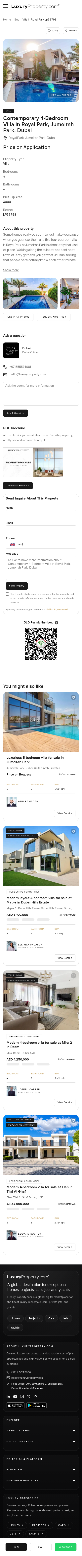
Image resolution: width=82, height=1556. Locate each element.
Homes (15, 1318)
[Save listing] (73, 697)
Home (7, 19)
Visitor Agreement (57, 609)
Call (41, 1547)
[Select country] (13, 544)
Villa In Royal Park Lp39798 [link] (39, 19)
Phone (10, 538)
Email (9, 523)
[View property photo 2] (30, 293)
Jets (66, 1318)
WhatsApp (65, 1547)
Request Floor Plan (53, 316)
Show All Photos (18, 316)
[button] (41, 70)
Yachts (15, 1327)
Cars (51, 1318)
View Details (65, 813)
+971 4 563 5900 (21, 1372)
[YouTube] (15, 1396)
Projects (34, 1318)
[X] (28, 1396)
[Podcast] (35, 1396)
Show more (11, 270)
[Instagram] (22, 1396)
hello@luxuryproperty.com (27, 1377)
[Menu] (6, 6)
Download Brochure (18, 485)
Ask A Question (15, 413)
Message (12, 553)
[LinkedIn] (8, 1396)
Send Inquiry (16, 585)
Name (10, 507)
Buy (17, 19)
